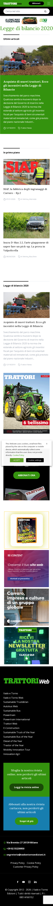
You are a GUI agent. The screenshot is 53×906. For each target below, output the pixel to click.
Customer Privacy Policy (25, 866)
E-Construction (11, 728)
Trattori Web (10, 723)
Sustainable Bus (11, 710)
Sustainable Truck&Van (15, 702)
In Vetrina (24, 199)
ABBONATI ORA (26, 475)
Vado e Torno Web (13, 697)
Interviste (32, 199)
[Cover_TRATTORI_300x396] (26, 403)
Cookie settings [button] (34, 460)
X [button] (46, 443)
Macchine (33, 256)
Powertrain (9, 715)
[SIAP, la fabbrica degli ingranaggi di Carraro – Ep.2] (26, 172)
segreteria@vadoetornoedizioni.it (26, 854)
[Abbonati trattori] (26, 530)
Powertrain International (16, 719)
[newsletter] (26, 645)
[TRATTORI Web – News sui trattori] (12, 4)
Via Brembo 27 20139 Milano (22, 842)
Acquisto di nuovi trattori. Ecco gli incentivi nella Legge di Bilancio (25, 85)
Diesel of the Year (12, 741)
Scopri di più (26, 821)
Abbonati (36, 3)
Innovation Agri (11, 754)
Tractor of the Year (13, 745)
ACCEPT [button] (16, 460)
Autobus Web (10, 706)
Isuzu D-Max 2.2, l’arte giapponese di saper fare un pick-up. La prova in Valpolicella (25, 246)
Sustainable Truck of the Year (19, 732)
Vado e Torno (10, 693)
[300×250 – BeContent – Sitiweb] (26, 568)
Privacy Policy (17, 862)
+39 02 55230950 (15, 848)
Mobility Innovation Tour (16, 749)
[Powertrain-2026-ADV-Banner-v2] (26, 607)
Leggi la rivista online (26, 787)
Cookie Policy (34, 862)
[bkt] (26, 20)
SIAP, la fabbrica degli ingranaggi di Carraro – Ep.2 (25, 191)
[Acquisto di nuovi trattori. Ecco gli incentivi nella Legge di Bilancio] (26, 60)
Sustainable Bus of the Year (18, 736)
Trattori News (26, 128)
